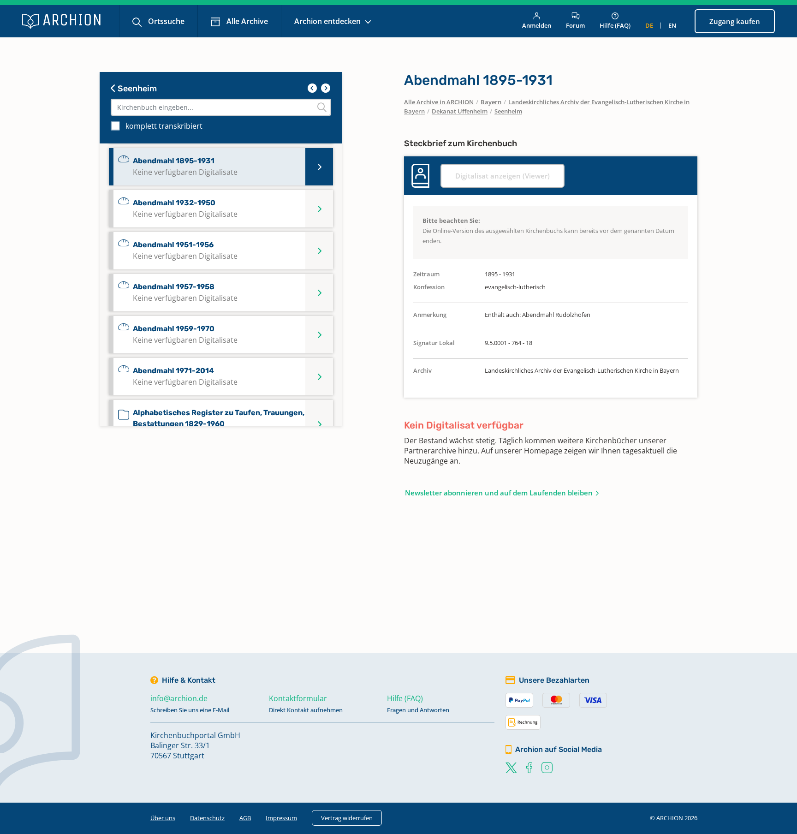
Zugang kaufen (734, 21)
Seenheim (136, 88)
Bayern (491, 102)
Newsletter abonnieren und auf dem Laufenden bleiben (499, 492)
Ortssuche (165, 21)
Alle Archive (246, 21)
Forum (575, 25)
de (649, 25)
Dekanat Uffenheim (460, 111)
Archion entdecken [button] (328, 21)
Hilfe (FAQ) (615, 25)
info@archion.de (179, 698)
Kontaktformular (298, 698)
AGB (245, 818)
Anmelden (536, 25)
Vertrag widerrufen (347, 818)
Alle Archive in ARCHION (439, 102)
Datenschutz (207, 818)
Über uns (162, 818)
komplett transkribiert (163, 126)
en (672, 25)
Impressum (281, 818)
